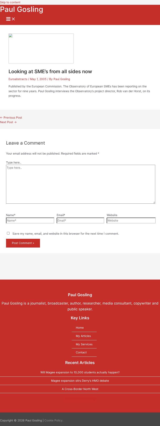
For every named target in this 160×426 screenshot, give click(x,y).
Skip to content (10, 2)
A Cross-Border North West (80, 389)
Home (80, 327)
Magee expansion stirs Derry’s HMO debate (80, 380)
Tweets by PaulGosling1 (80, 398)
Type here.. (13, 162)
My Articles (83, 336)
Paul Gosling (21, 9)
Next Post (8, 122)
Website (112, 215)
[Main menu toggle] (11, 19)
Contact (81, 352)
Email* (61, 215)
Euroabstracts (18, 79)
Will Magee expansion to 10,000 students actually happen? (80, 372)
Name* (10, 215)
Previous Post (11, 117)
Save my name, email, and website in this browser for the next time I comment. (65, 233)
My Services (84, 344)
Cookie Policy (53, 420)
